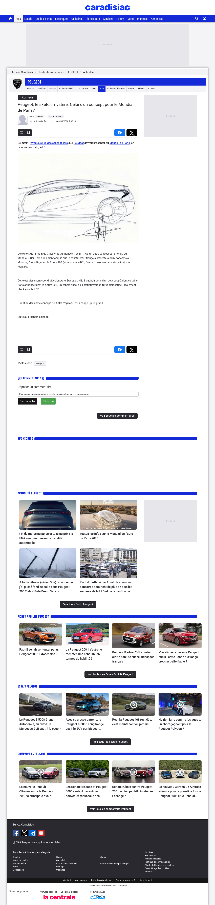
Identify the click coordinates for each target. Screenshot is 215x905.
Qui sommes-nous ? (125, 880)
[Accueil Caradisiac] (10, 18)
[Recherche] (197, 18)
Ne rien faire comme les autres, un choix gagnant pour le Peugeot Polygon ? (180, 724)
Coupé (59, 857)
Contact (67, 880)
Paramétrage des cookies (157, 868)
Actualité (88, 72)
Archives (149, 852)
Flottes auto (93, 19)
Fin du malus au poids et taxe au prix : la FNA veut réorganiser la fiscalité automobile (46, 538)
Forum (120, 19)
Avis (94, 88)
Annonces (157, 19)
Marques (142, 19)
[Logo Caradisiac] (107, 13)
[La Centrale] (59, 900)
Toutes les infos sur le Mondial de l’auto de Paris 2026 (106, 536)
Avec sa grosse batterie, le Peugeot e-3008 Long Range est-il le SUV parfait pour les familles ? (85, 724)
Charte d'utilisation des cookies (159, 865)
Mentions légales (153, 858)
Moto (130, 19)
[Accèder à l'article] (47, 515)
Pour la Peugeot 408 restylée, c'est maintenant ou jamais (132, 722)
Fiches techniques (116, 88)
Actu (18, 19)
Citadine (16, 857)
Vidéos (151, 88)
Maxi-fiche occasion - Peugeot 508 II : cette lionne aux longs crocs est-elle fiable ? (179, 657)
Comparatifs (82, 88)
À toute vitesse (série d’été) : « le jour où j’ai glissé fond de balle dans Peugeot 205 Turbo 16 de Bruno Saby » (46, 586)
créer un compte (80, 394)
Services (108, 19)
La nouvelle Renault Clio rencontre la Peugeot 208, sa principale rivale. (36, 791)
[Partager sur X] (132, 131)
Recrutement (145, 880)
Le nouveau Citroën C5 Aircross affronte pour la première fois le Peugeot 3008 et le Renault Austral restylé (180, 791)
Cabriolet (60, 860)
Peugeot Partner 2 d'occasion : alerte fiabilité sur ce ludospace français (133, 657)
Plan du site (150, 855)
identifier (65, 394)
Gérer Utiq (149, 871)
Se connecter (27, 401)
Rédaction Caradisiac (101, 880)
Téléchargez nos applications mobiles (38, 842)
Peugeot (34, 82)
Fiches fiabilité (66, 88)
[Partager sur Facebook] (120, 131)
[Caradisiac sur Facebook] (16, 833)
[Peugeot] (17, 88)
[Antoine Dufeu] (23, 124)
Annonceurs (81, 880)
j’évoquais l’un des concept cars (49, 143)
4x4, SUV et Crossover (66, 863)
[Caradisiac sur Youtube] (41, 833)
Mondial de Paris (120, 143)
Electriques (61, 19)
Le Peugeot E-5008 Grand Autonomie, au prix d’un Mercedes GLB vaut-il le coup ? (40, 724)
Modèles (42, 88)
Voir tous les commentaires (117, 415)
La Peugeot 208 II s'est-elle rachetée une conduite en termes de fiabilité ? (84, 654)
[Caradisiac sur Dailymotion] (33, 833)
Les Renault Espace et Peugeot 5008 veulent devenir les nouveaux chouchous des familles (87, 791)
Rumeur (27, 97)
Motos (103, 857)
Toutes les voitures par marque (114, 863)
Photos (141, 88)
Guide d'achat (43, 19)
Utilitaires (76, 19)
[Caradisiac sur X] (25, 833)
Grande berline (19, 863)
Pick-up (59, 866)
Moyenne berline (20, 860)
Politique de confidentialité (157, 862)
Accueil (30, 88)
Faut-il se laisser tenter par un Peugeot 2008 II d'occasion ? (39, 652)
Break (15, 866)
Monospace (18, 870)
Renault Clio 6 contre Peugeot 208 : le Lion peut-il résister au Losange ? (132, 791)
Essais (28, 19)
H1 (44, 147)
